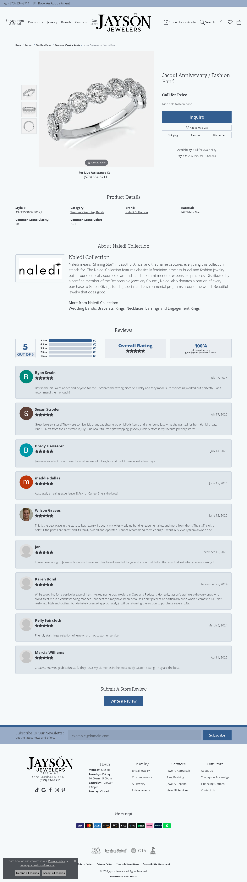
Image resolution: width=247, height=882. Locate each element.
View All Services (177, 790)
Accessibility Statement (156, 864)
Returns (195, 135)
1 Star (44, 356)
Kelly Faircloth (48, 620)
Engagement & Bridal (15, 22)
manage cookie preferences (37, 865)
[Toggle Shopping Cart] (238, 22)
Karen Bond (45, 579)
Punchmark (130, 876)
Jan (38, 547)
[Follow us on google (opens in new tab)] (43, 790)
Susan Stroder (47, 409)
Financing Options (213, 784)
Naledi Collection (136, 212)
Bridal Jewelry (141, 770)
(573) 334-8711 (95, 176)
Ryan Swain (45, 372)
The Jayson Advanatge (215, 777)
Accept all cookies (54, 872)
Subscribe (217, 735)
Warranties (219, 135)
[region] (96, 109)
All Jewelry (138, 784)
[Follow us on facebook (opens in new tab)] (50, 790)
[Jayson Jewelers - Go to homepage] (50, 764)
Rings (120, 308)
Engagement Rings (184, 308)
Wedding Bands (43, 44)
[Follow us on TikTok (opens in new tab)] (37, 790)
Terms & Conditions (127, 864)
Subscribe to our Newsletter (39, 733)
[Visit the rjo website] (96, 851)
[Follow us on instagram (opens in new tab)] (56, 790)
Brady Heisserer (49, 446)
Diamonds (35, 22)
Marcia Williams (49, 652)
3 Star (44, 348)
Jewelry (52, 22)
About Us (207, 770)
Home (18, 44)
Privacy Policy (104, 864)
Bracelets (106, 308)
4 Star (44, 344)
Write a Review (124, 701)
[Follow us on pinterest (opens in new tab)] (63, 790)
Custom (81, 22)
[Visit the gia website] (138, 851)
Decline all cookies (27, 872)
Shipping (173, 135)
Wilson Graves (48, 510)
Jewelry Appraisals (178, 770)
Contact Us (208, 790)
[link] (17, 3)
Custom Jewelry (142, 777)
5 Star (44, 340)
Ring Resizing (175, 777)
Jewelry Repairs (177, 784)
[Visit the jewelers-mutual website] (116, 851)
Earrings (152, 308)
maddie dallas (47, 478)
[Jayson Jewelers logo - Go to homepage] (123, 22)
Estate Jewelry (141, 790)
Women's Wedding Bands (67, 44)
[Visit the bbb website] (153, 851)
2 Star (44, 352)
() (94, 340)
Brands (66, 22)
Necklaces (135, 308)
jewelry (28, 44)
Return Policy (85, 864)
